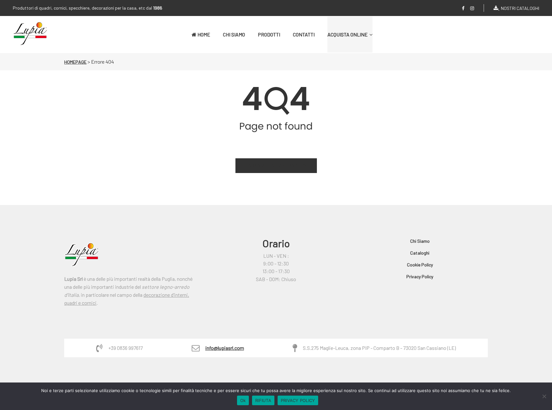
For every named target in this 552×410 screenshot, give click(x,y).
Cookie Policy (420, 264)
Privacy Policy (419, 276)
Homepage (75, 62)
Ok (243, 400)
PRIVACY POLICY (298, 400)
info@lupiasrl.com (224, 348)
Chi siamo (420, 241)
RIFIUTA (263, 400)
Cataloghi (419, 253)
